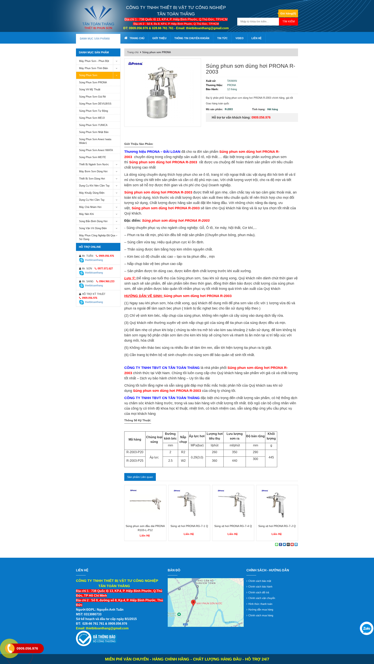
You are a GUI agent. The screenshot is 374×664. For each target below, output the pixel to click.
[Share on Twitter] (284, 544)
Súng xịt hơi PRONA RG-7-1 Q (189, 526)
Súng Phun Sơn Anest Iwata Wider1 (95, 141)
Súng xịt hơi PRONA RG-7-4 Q (233, 526)
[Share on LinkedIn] (296, 544)
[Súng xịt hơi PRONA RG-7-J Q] (277, 504)
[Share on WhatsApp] (277, 544)
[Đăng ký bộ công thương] (96, 638)
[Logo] (98, 17)
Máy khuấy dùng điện (91, 192)
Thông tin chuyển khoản (191, 38)
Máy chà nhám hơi (90, 207)
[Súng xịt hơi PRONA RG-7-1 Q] (189, 504)
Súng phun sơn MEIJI (92, 117)
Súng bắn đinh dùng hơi (93, 221)
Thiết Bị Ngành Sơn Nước (94, 164)
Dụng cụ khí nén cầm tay (94, 185)
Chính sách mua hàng (260, 615)
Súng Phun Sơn (88, 75)
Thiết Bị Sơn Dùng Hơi (92, 178)
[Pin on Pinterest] (292, 544)
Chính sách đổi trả (258, 592)
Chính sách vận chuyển (261, 598)
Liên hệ (256, 38)
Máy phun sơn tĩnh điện (93, 68)
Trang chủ (137, 38)
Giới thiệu (159, 38)
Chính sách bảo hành (260, 586)
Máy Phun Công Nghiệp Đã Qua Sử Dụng (97, 237)
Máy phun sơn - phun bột (94, 61)
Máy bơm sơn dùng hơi (93, 171)
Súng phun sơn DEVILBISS (95, 103)
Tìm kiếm (288, 21)
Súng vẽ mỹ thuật (89, 89)
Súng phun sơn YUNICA (93, 125)
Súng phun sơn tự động (93, 110)
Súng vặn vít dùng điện (93, 228)
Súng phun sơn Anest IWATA (96, 150)
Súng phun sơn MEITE (92, 157)
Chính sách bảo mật (259, 581)
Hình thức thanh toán (260, 603)
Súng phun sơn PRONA (93, 82)
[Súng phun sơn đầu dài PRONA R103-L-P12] (145, 504)
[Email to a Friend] (288, 544)
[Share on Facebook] (280, 544)
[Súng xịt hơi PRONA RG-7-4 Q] (233, 504)
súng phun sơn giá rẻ (92, 96)
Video (239, 38)
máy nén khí (86, 214)
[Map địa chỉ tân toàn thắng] (206, 602)
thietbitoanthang (94, 260)
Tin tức (222, 38)
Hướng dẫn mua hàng (260, 609)
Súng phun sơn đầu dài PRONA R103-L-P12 (145, 528)
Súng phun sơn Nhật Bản (93, 132)
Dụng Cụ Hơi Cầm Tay (92, 199)
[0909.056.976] (366, 628)
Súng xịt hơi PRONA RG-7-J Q (277, 526)
